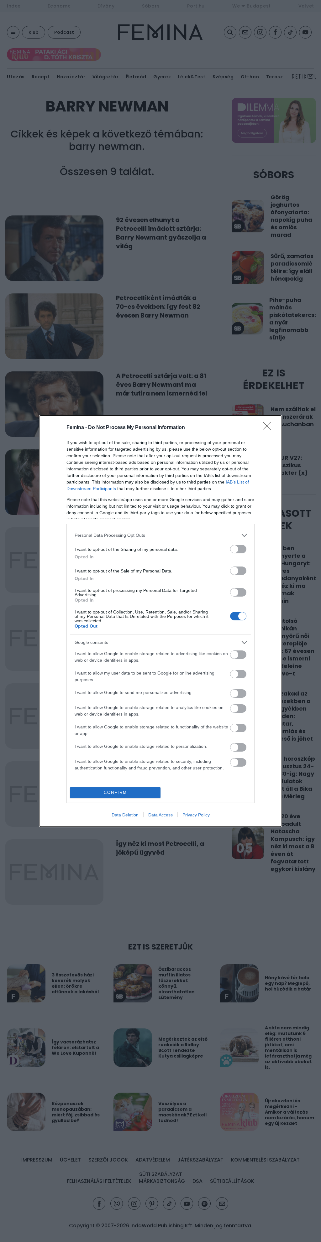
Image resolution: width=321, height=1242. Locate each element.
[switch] (238, 549)
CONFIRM (115, 792)
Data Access (160, 814)
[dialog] (160, 621)
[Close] (269, 428)
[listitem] (160, 535)
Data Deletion (125, 814)
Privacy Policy (196, 814)
